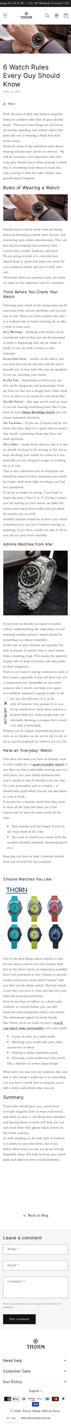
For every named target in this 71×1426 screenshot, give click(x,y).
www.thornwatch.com (35, 1418)
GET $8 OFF (5, 716)
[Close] (5, 703)
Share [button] (11, 103)
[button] (5, 15)
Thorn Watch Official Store (41, 1411)
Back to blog (38, 1215)
